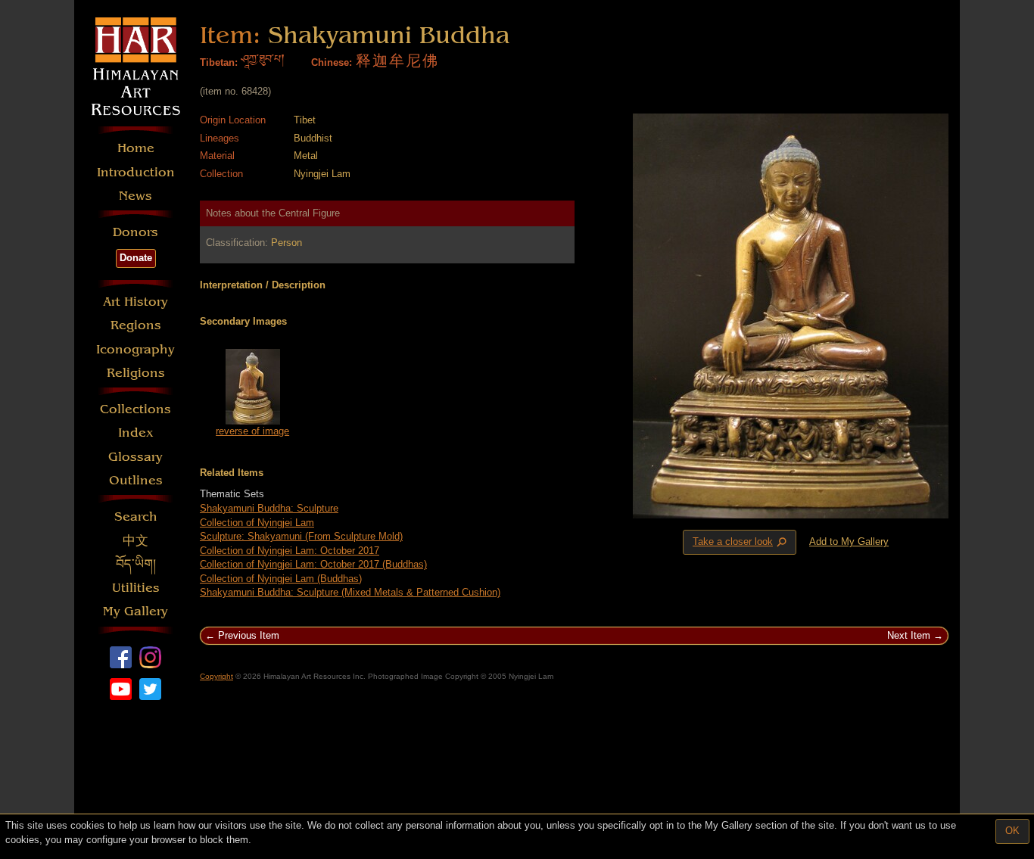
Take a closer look (741, 542)
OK (1012, 830)
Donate (136, 257)
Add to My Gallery (849, 541)
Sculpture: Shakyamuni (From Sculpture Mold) (301, 536)
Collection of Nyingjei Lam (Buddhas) (281, 578)
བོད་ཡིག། (136, 564)
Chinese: (331, 62)
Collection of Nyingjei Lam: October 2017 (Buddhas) (313, 564)
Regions (136, 325)
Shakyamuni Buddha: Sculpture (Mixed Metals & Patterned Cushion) (350, 592)
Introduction (136, 172)
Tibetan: (219, 62)
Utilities (136, 587)
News (135, 195)
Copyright (216, 676)
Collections (135, 409)
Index (136, 432)
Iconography (135, 349)
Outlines (136, 480)
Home (135, 148)
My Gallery (135, 611)
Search (135, 516)
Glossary (135, 457)
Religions (136, 373)
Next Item (908, 635)
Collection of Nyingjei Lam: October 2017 (289, 550)
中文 (135, 541)
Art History (135, 301)
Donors (135, 232)
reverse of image (252, 431)
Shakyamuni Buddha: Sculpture (269, 508)
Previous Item (248, 635)
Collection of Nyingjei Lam (257, 522)
